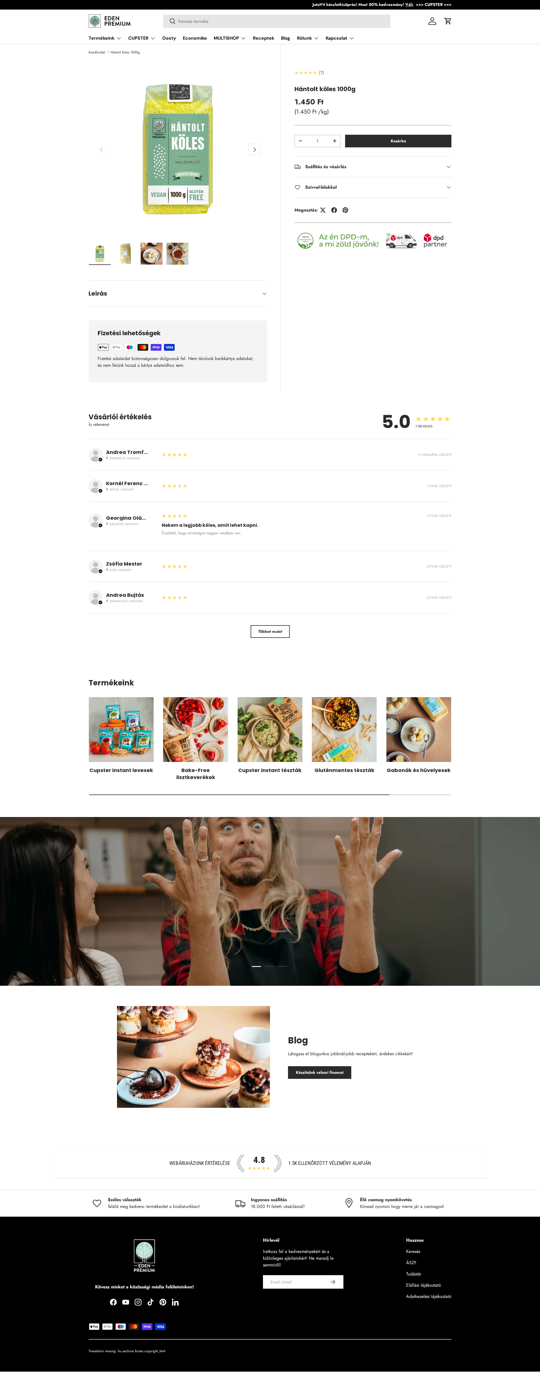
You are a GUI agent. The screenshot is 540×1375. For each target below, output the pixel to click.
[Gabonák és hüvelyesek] (418, 729)
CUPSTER (138, 38)
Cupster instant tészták (270, 770)
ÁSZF (411, 1262)
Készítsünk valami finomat (319, 1072)
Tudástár (413, 1274)
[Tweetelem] (322, 210)
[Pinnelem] (345, 210)
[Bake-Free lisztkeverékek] (195, 729)
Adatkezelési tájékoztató (428, 1296)
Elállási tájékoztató (423, 1285)
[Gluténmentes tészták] (344, 729)
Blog (285, 38)
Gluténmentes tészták (344, 770)
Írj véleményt (99, 424)
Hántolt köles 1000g (125, 52)
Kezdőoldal (97, 52)
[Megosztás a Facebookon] (334, 210)
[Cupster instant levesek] (121, 729)
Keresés (413, 1251)
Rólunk (304, 38)
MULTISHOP (226, 38)
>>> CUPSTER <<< (433, 4)
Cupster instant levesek (121, 770)
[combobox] (277, 21)
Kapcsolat (336, 38)
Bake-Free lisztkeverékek (195, 774)
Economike (195, 38)
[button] (448, 21)
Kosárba (398, 141)
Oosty (169, 38)
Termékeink (101, 38)
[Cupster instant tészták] (270, 729)
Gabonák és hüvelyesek (419, 770)
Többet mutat (270, 631)
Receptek (263, 38)
